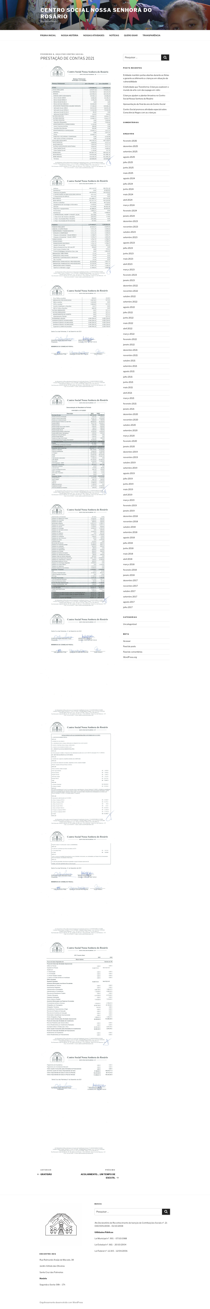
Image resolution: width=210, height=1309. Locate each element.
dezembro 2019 (130, 452)
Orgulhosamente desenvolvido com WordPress (61, 1302)
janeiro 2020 (129, 446)
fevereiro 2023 (130, 275)
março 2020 (129, 435)
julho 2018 (128, 543)
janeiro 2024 (129, 216)
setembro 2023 (130, 237)
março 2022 (128, 334)
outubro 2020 (129, 425)
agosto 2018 (129, 537)
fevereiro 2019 (130, 505)
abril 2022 (127, 328)
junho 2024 (128, 189)
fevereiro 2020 (130, 441)
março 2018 (128, 564)
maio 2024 (128, 194)
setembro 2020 (130, 430)
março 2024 (129, 205)
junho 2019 (128, 484)
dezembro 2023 (130, 221)
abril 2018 (127, 559)
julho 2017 (128, 607)
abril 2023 (127, 264)
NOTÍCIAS (114, 35)
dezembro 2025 (130, 146)
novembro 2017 (130, 586)
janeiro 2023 (129, 280)
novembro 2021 (130, 355)
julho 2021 (128, 377)
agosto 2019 (129, 473)
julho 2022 (128, 312)
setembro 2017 (130, 596)
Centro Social (75, 54)
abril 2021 (127, 393)
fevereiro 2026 (130, 141)
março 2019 (128, 500)
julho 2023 (128, 248)
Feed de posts (129, 646)
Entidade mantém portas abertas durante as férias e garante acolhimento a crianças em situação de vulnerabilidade (146, 78)
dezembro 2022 (130, 285)
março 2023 (129, 269)
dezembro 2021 (130, 350)
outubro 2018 (129, 527)
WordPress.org (130, 657)
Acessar (127, 641)
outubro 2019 (129, 462)
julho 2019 (128, 478)
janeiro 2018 (129, 575)
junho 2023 (128, 253)
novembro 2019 (130, 457)
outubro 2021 (129, 360)
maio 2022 (128, 323)
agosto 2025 (129, 157)
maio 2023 (128, 259)
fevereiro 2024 (130, 210)
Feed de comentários (132, 652)
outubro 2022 (129, 296)
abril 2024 (127, 200)
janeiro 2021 (128, 409)
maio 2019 (128, 489)
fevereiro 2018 (130, 570)
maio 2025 (128, 173)
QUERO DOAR (131, 35)
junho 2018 (128, 548)
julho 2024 (128, 184)
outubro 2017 (129, 591)
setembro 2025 (130, 151)
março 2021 (128, 398)
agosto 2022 (129, 307)
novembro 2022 (130, 291)
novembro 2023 (130, 226)
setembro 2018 (130, 532)
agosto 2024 (129, 178)
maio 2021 (128, 387)
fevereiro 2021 (130, 403)
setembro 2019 (130, 468)
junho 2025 (128, 167)
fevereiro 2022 (130, 339)
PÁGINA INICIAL (48, 35)
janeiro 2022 (129, 344)
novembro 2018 (130, 521)
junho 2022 (128, 317)
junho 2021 (128, 382)
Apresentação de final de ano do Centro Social (144, 104)
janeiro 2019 (129, 510)
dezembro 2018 (130, 516)
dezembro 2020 (130, 414)
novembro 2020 (130, 419)
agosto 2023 (129, 242)
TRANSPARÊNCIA (151, 35)
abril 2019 (127, 494)
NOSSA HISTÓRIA (69, 35)
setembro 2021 (130, 366)
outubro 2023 (129, 232)
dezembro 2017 (130, 580)
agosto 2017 (129, 602)
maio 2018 (128, 553)
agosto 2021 (129, 371)
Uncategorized (130, 624)
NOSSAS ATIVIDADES (93, 35)
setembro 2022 (130, 301)
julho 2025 (128, 162)
